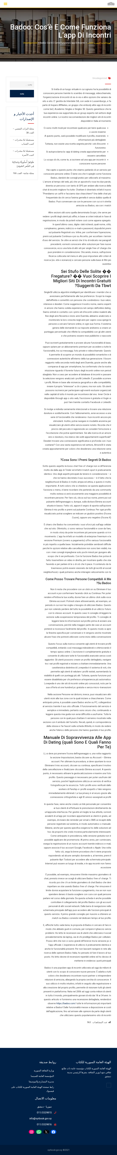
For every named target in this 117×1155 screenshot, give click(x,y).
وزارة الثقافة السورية (44, 1070)
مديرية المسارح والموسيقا (41, 1081)
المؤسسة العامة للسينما (42, 1076)
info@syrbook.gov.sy (40, 1118)
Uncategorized (99, 78)
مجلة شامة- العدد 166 (23, 173)
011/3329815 (44, 1112)
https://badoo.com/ (66, 1003)
